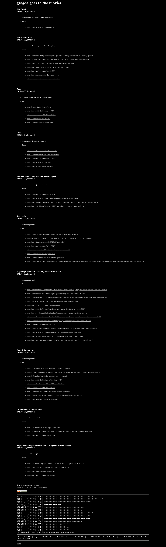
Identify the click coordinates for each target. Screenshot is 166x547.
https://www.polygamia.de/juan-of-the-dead (42, 399)
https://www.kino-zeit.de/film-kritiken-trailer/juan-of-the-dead (49, 392)
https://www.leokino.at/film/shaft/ (39, 162)
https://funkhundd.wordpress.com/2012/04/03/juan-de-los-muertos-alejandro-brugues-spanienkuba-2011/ (64, 372)
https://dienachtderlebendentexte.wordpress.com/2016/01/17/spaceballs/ (52, 234)
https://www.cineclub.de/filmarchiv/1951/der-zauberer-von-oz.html (50, 63)
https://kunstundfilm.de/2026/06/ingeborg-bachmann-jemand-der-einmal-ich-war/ (56, 294)
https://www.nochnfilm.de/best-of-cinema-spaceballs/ (45, 258)
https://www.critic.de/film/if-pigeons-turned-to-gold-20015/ (48, 467)
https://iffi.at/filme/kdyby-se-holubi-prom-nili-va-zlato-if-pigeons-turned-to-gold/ (55, 463)
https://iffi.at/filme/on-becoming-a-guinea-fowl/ (44, 428)
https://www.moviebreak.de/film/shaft (40, 166)
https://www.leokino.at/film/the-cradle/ (40, 27)
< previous (33, 487)
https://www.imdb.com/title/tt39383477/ (41, 475)
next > (40, 487)
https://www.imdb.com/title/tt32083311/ (41, 435)
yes (35, 485)
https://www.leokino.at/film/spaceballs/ (41, 254)
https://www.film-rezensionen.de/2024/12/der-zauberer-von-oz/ (49, 67)
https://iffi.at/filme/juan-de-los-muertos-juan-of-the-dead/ (47, 376)
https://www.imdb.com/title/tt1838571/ (41, 388)
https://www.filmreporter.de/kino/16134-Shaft (43, 155)
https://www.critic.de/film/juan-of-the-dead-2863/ (44, 380)
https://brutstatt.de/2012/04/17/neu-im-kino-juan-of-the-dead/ (49, 368)
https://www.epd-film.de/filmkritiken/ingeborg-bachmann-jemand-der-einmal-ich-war (57, 313)
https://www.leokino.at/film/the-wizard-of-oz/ (43, 75)
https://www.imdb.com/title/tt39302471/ (41, 194)
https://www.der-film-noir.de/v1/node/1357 (42, 151)
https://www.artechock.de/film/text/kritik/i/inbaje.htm (46, 305)
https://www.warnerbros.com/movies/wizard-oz (43, 79)
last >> (44, 487)
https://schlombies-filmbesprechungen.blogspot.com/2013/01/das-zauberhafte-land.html (58, 59)
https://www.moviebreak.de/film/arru (40, 123)
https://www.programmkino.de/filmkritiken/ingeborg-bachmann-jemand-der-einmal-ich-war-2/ (60, 340)
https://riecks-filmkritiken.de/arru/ (39, 107)
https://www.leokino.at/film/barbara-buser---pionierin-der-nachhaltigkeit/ (52, 198)
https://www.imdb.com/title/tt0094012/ (41, 246)
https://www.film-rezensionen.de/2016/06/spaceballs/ (45, 242)
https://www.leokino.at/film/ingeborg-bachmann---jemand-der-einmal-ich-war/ (54, 332)
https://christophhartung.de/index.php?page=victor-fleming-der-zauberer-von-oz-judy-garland (60, 56)
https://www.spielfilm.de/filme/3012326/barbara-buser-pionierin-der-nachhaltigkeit (56, 206)
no (38, 485)
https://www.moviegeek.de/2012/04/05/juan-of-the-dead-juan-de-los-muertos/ (54, 395)
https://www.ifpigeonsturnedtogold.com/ (41, 471)
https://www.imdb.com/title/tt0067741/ (41, 158)
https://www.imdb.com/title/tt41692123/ (41, 325)
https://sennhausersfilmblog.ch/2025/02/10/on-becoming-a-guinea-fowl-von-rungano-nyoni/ (59, 431)
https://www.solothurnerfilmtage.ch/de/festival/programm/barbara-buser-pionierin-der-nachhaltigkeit (62, 202)
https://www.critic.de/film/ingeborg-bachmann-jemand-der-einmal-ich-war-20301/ (56, 309)
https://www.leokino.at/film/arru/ (38, 119)
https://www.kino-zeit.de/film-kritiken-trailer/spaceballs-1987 (48, 250)
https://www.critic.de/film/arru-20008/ (40, 111)
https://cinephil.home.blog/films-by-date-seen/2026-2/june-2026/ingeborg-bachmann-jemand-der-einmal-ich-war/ (67, 290)
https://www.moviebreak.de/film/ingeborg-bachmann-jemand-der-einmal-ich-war (55, 336)
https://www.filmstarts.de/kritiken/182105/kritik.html (45, 384)
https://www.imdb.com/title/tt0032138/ (41, 71)
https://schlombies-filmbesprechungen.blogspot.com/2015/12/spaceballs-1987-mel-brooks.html (60, 238)
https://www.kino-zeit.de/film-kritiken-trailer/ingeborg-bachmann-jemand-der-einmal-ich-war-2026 (62, 328)
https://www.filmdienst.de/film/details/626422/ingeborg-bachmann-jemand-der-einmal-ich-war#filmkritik (64, 317)
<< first (27, 487)
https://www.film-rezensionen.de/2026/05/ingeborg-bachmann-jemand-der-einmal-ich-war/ (59, 321)
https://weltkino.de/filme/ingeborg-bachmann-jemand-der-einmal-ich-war (53, 301)
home (19, 544)
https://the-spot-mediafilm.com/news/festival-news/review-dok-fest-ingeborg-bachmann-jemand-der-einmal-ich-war (67, 297)
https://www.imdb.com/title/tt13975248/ (41, 115)
